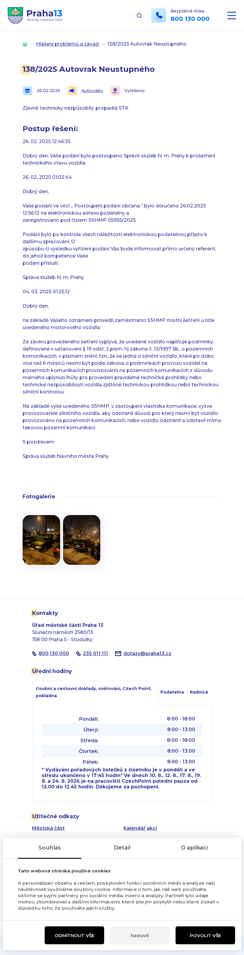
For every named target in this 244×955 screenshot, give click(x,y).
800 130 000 (190, 18)
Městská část (48, 828)
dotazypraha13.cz (147, 653)
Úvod (25, 44)
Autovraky (92, 90)
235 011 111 (95, 653)
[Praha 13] (35, 15)
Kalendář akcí (140, 828)
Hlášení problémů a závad (67, 44)
